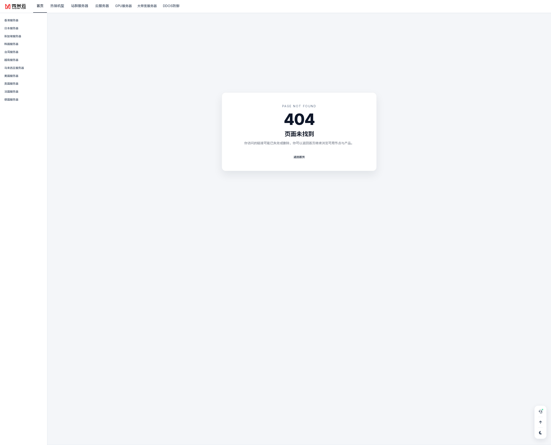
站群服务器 (79, 6)
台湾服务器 (11, 52)
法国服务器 (11, 91)
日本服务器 (11, 28)
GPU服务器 (123, 6)
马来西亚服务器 (14, 68)
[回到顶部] (540, 422)
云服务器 (102, 6)
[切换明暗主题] (540, 432)
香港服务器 (11, 20)
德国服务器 (11, 99)
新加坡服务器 (12, 36)
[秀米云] (15, 6)
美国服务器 (11, 76)
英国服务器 (11, 83)
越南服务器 (11, 60)
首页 (40, 6)
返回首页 (299, 157)
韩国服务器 (11, 44)
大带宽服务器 (147, 6)
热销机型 (57, 6)
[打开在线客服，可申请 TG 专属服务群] (540, 411)
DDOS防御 (171, 6)
